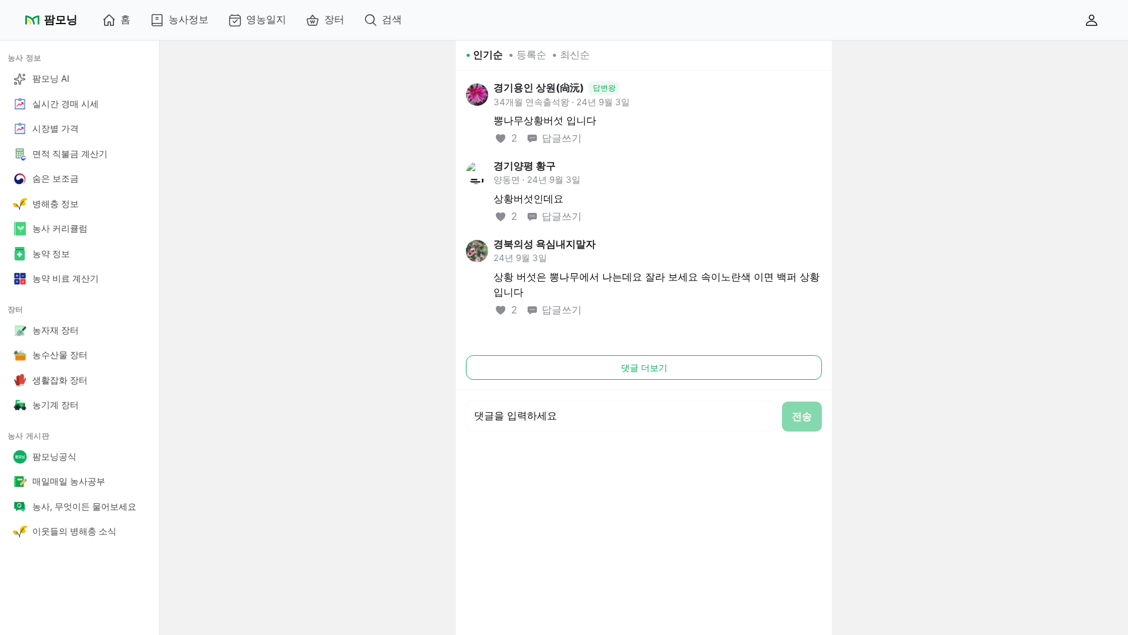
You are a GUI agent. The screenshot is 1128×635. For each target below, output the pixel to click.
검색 (392, 19)
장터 (334, 19)
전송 (802, 416)
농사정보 (189, 19)
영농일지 (266, 19)
